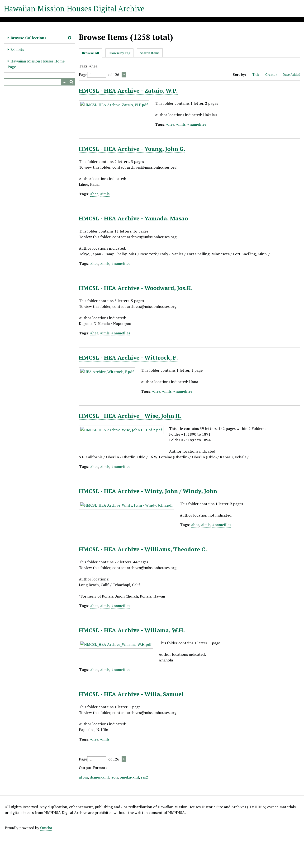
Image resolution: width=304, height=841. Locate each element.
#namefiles (196, 124)
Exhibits (17, 49)
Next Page (124, 74)
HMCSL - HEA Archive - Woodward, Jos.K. (136, 288)
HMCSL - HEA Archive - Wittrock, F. (128, 357)
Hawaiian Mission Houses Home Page (36, 63)
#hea (170, 124)
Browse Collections (28, 37)
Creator (271, 74)
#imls (180, 124)
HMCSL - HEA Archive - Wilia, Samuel (131, 694)
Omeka (46, 827)
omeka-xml (129, 777)
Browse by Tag (119, 53)
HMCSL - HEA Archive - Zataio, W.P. (128, 90)
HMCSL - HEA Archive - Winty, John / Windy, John (148, 491)
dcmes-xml (99, 777)
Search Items (150, 53)
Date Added (291, 74)
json (114, 777)
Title (256, 74)
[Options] (64, 82)
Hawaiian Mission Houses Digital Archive (74, 9)
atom (83, 777)
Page (83, 74)
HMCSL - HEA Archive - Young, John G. (132, 148)
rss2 (144, 777)
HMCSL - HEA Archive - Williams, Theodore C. (143, 549)
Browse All (90, 53)
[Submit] (71, 82)
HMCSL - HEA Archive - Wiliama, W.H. (132, 630)
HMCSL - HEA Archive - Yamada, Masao (133, 218)
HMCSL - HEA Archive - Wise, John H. (130, 415)
